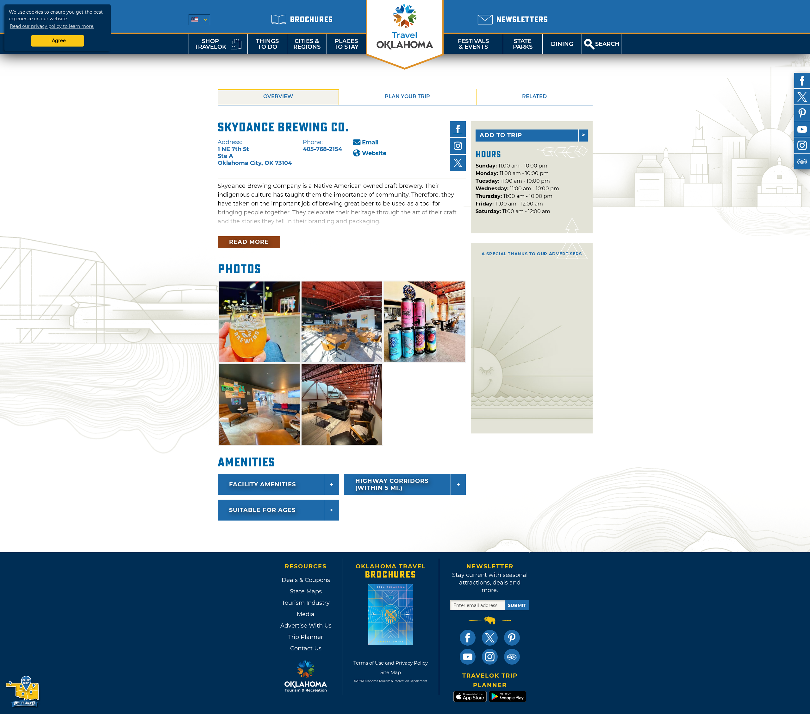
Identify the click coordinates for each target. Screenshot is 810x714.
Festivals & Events (473, 44)
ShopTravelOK (210, 44)
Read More (249, 241)
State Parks (523, 44)
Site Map (390, 672)
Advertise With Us (305, 625)
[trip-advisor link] (512, 657)
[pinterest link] (512, 638)
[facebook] (802, 81)
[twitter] (802, 97)
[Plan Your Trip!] (23, 691)
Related (534, 96)
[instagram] (802, 145)
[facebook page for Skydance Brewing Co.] (458, 129)
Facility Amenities (262, 484)
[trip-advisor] (802, 161)
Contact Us (305, 648)
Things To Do (267, 44)
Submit (517, 605)
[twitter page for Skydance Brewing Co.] (458, 163)
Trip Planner (305, 637)
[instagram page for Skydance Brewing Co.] (458, 146)
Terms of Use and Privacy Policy (390, 663)
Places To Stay (346, 44)
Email (370, 142)
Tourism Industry (306, 602)
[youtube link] (468, 657)
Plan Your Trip (407, 96)
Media (306, 614)
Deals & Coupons (306, 580)
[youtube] (802, 129)
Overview (278, 96)
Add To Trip (501, 135)
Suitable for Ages (262, 510)
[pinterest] (802, 113)
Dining (562, 44)
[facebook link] (468, 638)
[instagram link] (490, 657)
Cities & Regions (307, 44)
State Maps (306, 591)
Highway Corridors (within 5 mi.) (391, 484)
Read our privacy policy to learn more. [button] (52, 26)
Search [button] (607, 44)
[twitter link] (490, 638)
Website (374, 153)
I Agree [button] (57, 40)
